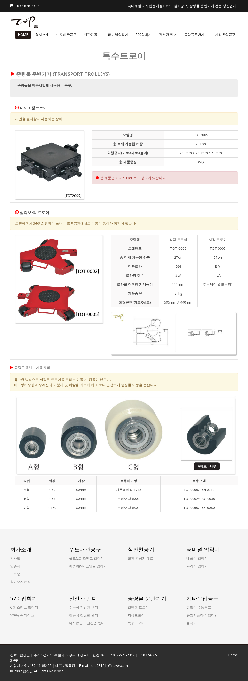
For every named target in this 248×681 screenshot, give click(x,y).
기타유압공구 (225, 34)
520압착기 (144, 34)
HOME (23, 34)
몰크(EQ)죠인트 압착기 (86, 558)
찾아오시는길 (20, 581)
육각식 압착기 (197, 566)
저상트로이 (136, 615)
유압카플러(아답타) (201, 615)
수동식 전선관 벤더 (83, 607)
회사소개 (42, 34)
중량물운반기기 (196, 34)
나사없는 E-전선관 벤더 (87, 623)
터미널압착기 (118, 34)
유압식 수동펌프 (198, 607)
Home (233, 655)
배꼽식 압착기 (197, 558)
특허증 (15, 574)
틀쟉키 (191, 623)
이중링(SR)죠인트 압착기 (88, 566)
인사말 (15, 558)
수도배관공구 (66, 34)
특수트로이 (136, 623)
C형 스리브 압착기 (24, 607)
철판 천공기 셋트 (140, 558)
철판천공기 (92, 34)
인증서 (15, 566)
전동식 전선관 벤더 (83, 615)
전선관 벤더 (168, 34)
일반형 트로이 (138, 607)
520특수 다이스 (22, 615)
